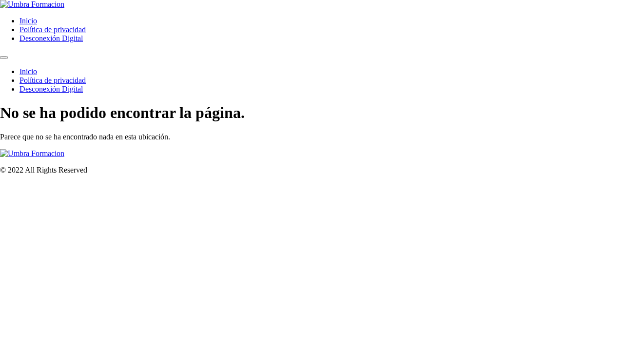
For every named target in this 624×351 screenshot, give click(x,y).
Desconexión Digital (51, 38)
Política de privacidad (53, 29)
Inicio (28, 21)
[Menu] (4, 57)
